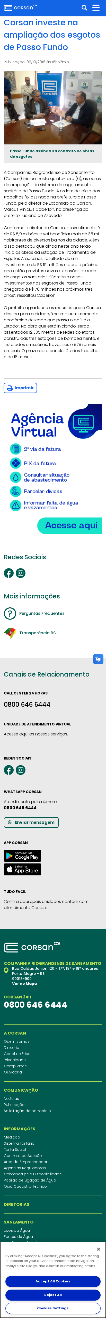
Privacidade (15, 1059)
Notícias (11, 1098)
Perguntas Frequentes (42, 613)
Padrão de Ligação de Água (30, 1180)
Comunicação (21, 1090)
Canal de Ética (17, 1053)
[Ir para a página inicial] (20, 7)
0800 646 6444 (27, 704)
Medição (12, 1137)
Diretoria (11, 1047)
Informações (19, 1129)
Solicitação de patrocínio (27, 1110)
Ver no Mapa (24, 983)
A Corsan (15, 1033)
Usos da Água (17, 1230)
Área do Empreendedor (25, 1161)
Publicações (15, 1104)
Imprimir (24, 388)
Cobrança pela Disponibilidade (33, 1174)
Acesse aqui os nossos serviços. (36, 734)
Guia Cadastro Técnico (25, 1186)
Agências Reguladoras (25, 1168)
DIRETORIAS (16, 1204)
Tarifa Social (15, 1149)
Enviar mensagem (35, 822)
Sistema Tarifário (19, 1143)
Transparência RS (37, 633)
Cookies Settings (53, 1308)
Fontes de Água (18, 1236)
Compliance (15, 1066)
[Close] (98, 1249)
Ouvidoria (13, 1072)
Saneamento (18, 1222)
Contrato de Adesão (23, 1155)
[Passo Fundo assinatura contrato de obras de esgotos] (53, 107)
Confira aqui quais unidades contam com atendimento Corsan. (46, 905)
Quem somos (17, 1041)
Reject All (53, 1294)
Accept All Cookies (53, 1281)
